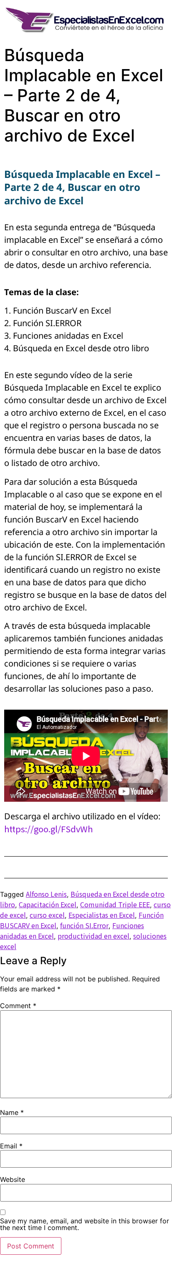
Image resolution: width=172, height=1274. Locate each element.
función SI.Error (84, 925)
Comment (18, 1005)
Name (12, 1112)
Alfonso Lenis (46, 894)
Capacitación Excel (47, 904)
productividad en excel (93, 936)
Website (12, 1179)
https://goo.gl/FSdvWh (48, 829)
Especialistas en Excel (101, 915)
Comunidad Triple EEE (115, 904)
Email (11, 1146)
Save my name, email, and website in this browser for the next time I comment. (84, 1224)
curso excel (47, 915)
